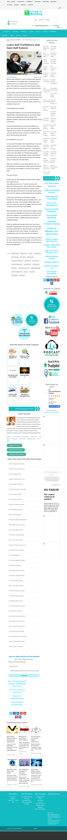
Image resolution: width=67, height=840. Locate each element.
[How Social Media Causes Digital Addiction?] (36, 766)
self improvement (23, 268)
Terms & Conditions (40, 809)
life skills (22, 257)
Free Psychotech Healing (15, 499)
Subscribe (24, 675)
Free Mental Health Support (16, 601)
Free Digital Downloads (17, 703)
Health (31, 31)
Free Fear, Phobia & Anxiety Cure (17, 545)
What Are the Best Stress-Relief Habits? (23, 738)
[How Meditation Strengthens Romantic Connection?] (24, 766)
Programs (13, 798)
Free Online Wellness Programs (17, 590)
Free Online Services (26, 797)
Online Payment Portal (51, 257)
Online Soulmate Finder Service (17, 626)
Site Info (13, 1)
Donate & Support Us (51, 267)
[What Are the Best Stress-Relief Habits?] (24, 733)
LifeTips (45, 31)
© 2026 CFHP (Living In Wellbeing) (14, 828)
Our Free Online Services (17, 691)
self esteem (27, 264)
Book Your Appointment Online (16, 464)
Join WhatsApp (14, 21)
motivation (36, 261)
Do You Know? (20, 1)
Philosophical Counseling (52, 197)
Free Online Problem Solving (16, 596)
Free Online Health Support (16, 580)
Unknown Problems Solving (52, 223)
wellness (22, 275)
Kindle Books (34, 436)
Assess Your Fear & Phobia (16, 540)
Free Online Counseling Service (17, 469)
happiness (23, 253)
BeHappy (4, 35)
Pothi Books (14, 438)
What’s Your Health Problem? (16, 585)
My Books (9, 436)
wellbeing (15, 275)
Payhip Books (22, 438)
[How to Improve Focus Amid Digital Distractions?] (36, 733)
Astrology (26, 798)
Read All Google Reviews (51, 412)
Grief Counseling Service (51, 191)
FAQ (13, 802)
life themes (30, 257)
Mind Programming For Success (17, 524)
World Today (46, 1)
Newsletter (13, 797)
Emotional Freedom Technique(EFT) (18, 519)
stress (26, 271)
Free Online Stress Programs (16, 550)
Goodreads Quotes (55, 484)
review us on (53, 406)
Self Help (15, 31)
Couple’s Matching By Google (51, 246)
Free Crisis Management (51, 204)
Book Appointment (15, 450)
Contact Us (30, 4)
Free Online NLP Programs (15, 611)
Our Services (38, 1)
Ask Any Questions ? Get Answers (17, 636)
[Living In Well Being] (33, 14)
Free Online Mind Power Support (17, 606)
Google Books (25, 436)
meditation (27, 261)
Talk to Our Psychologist (15, 514)
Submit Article (14, 445)
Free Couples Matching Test (16, 530)
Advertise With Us (51, 262)
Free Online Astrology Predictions (17, 616)
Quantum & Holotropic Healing (16, 504)
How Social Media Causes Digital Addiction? (36, 771)
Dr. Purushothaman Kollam (55, 391)
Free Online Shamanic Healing (16, 570)
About (16, 800)
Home (8, 1)
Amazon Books (16, 436)
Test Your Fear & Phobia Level (52, 252)
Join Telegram (13, 24)
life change (15, 257)
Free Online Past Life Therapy (16, 631)
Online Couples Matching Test (51, 240)
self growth (36, 264)
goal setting (15, 253)
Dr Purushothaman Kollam (52, 480)
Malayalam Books (31, 438)
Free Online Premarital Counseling (17, 489)
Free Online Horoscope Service (17, 621)
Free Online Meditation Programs (17, 560)
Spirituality (53, 1)
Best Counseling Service (15, 474)
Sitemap (35, 828)
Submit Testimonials (27, 802)
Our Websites (29, 1)
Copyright (26, 803)
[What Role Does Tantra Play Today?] (12, 766)
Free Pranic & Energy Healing (16, 535)
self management (17, 271)
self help (14, 268)
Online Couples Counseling (15, 484)
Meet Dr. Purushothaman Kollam (17, 641)
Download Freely (27, 800)
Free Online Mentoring (51, 216)
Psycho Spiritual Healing (15, 494)
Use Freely (9, 4)
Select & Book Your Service (16, 646)
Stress (38, 31)
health (30, 253)
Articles (25, 35)
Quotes (18, 35)
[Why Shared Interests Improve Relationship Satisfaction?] (12, 733)
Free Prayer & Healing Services (17, 575)
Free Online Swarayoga (15, 565)
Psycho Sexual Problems (51, 210)
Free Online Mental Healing (16, 509)
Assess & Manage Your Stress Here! (51, 231)
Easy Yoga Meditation (14, 555)
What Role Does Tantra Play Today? (12, 771)
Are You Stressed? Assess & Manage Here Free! (17, 683)
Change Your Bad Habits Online (17, 479)
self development (17, 264)
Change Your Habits (16, 454)
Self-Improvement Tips (15, 39)
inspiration (37, 253)
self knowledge (35, 268)
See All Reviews (52, 410)
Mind (12, 35)
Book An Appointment (17, 697)
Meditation (53, 31)
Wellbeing (23, 31)
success (31, 271)
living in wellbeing (17, 261)
